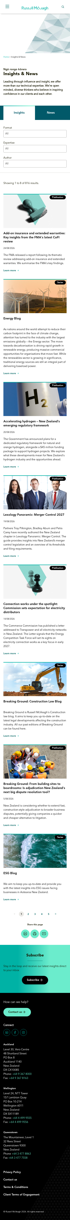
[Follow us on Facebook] (15, 1032)
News (51, 112)
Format (7, 128)
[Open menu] (7, 7)
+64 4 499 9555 (22, 1118)
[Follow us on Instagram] (23, 1032)
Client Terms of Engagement (21, 1194)
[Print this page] (34, 934)
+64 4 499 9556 (18, 1122)
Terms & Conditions (15, 1187)
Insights (19, 112)
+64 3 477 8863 (21, 1154)
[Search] (63, 7)
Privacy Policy (12, 1172)
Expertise (9, 143)
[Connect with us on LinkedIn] (6, 1032)
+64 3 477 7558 (18, 1158)
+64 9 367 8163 (18, 1078)
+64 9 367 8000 (22, 1074)
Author (7, 158)
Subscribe (33, 980)
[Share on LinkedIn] (25, 934)
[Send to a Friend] (44, 934)
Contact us (15, 1012)
